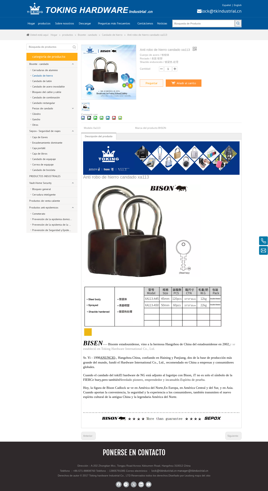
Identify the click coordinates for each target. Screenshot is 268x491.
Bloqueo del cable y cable (46, 92)
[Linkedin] (141, 484)
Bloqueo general (41, 189)
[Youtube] (149, 484)
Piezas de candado (42, 108)
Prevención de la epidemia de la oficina (54, 224)
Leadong (189, 475)
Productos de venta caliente (44, 200)
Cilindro (36, 114)
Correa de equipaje (43, 164)
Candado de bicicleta (43, 170)
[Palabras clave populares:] (238, 23)
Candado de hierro (42, 75)
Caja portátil (38, 148)
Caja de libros (39, 153)
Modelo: (88, 127)
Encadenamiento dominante (47, 142)
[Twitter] (134, 484)
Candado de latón (42, 81)
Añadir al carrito (186, 83)
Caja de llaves (40, 137)
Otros (35, 124)
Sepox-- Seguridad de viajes (45, 131)
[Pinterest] (126, 484)
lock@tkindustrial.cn (219, 11)
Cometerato (38, 213)
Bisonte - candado (39, 64)
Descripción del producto (98, 136)
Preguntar (151, 83)
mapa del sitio (202, 475)
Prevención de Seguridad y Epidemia (52, 230)
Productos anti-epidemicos (43, 207)
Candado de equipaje (44, 159)
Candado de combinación (46, 97)
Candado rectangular (43, 103)
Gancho (36, 119)
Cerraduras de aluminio (45, 70)
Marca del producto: (146, 127)
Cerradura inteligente (44, 194)
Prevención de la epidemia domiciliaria (53, 219)
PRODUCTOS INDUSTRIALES (45, 176)
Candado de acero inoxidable (48, 86)
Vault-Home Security (40, 183)
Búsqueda (74, 47)
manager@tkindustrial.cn (192, 470)
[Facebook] (119, 484)
